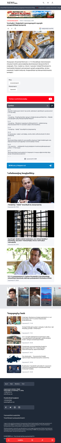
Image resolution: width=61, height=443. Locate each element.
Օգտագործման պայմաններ (12, 415)
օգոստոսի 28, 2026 (32, 159)
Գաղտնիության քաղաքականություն (14, 418)
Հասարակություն (12, 20)
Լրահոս (20, 440)
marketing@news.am (9, 402)
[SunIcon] (48, 2)
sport (6, 384)
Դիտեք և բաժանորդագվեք (18, 99)
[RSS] (47, 105)
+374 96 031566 (8, 400)
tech (23, 384)
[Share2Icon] (11, 28)
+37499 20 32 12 (8, 392)
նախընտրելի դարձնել (47, 28)
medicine (17, 384)
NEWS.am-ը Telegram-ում (17, 165)
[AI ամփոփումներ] (52, 105)
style (11, 384)
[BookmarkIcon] (15, 28)
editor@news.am (8, 394)
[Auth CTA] (52, 2)
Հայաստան (13, 89)
